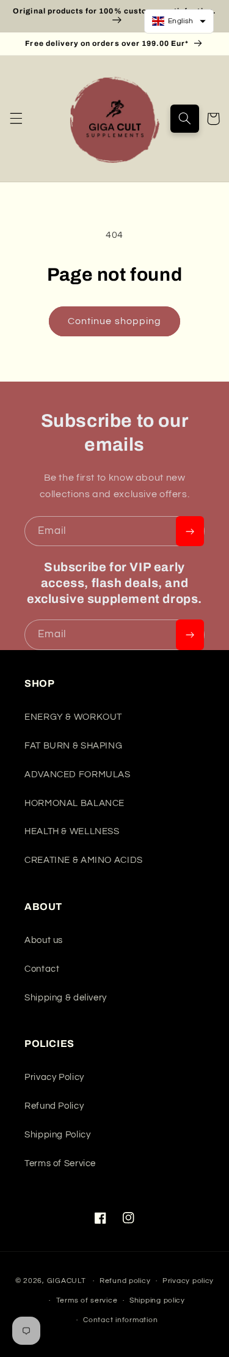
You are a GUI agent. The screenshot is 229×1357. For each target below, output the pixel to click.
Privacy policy (188, 1281)
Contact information (120, 1320)
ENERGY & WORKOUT (73, 717)
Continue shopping (114, 321)
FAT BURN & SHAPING (73, 745)
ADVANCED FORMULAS (77, 774)
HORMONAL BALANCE (74, 803)
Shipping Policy (57, 1134)
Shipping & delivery (65, 997)
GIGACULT (66, 1281)
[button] (16, 119)
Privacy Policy (54, 1077)
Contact (41, 969)
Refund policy (125, 1281)
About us (43, 940)
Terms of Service (60, 1163)
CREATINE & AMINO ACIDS (83, 860)
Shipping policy (157, 1300)
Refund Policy (54, 1106)
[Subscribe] (190, 531)
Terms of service (87, 1300)
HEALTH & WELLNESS (72, 831)
